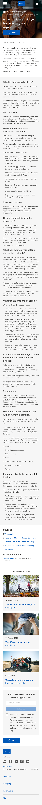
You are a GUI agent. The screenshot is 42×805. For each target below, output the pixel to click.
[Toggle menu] (5, 3)
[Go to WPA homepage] (21, 4)
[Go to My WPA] (37, 3)
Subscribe (21, 709)
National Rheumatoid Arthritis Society (19, 542)
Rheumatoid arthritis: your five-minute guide (22, 15)
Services (7, 776)
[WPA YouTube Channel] (27, 761)
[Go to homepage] (4, 11)
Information (8, 791)
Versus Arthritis (10, 534)
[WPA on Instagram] (21, 761)
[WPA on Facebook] (10, 761)
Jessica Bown (8, 559)
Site (4, 798)
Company (7, 783)
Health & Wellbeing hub (17, 12)
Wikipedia (9, 549)
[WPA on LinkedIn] (4, 761)
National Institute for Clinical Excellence (20, 538)
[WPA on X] (16, 761)
